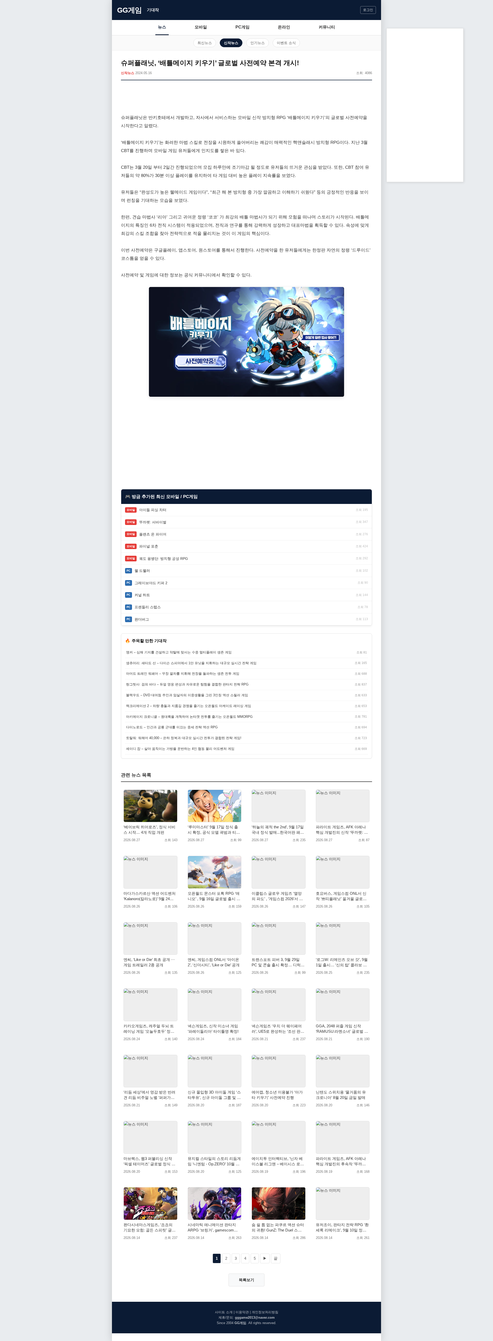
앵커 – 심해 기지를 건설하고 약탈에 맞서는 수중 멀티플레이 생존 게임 (179, 652)
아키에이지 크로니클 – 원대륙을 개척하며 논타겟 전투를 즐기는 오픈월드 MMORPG (189, 717)
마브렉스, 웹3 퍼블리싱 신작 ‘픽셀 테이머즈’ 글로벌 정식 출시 (149, 1161)
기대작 (153, 10)
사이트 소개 (224, 1312)
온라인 (284, 27)
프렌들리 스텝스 (148, 607)
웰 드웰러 (142, 571)
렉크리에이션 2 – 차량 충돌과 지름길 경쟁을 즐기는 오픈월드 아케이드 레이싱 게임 (188, 706)
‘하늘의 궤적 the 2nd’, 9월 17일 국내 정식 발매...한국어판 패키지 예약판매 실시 (278, 830)
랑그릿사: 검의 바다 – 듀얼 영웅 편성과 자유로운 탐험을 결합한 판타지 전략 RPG (187, 684)
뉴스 (162, 27)
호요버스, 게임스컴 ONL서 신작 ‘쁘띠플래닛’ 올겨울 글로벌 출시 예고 (341, 896)
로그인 (368, 10)
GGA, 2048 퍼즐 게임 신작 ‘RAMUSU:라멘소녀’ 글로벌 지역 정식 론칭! (342, 1029)
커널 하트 (142, 595)
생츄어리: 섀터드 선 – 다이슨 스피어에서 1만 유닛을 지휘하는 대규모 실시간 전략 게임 (191, 663)
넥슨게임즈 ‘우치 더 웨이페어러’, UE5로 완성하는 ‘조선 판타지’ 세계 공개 (278, 1029)
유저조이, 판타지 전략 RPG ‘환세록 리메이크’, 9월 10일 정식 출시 (342, 1228)
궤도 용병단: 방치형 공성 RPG (163, 559)
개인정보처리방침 (265, 1312)
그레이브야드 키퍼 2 (151, 583)
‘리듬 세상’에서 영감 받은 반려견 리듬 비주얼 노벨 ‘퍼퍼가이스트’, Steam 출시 (149, 1095)
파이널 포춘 (148, 546)
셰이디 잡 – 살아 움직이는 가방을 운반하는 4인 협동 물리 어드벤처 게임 (180, 749)
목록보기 (246, 1280)
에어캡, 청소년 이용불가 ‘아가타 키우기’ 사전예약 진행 (277, 1095)
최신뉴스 (204, 43)
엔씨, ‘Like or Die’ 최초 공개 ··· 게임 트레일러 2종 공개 (149, 962)
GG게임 (129, 10)
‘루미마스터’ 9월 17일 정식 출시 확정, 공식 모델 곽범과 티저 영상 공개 (214, 830)
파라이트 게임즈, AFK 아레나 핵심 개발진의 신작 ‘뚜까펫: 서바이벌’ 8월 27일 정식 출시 (342, 830)
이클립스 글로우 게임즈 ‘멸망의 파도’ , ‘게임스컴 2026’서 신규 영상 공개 (277, 896)
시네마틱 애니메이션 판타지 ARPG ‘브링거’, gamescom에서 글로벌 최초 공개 (213, 1228)
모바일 (201, 27)
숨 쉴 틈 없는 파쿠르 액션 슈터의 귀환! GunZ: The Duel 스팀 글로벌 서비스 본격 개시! (278, 1228)
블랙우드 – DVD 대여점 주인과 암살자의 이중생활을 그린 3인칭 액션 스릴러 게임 (187, 695)
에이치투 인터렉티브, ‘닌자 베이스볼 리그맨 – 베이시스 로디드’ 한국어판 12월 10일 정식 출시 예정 (278, 1161)
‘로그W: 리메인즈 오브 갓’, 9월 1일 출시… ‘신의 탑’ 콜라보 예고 (342, 962)
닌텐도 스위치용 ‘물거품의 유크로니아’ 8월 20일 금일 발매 (341, 1095)
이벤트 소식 (286, 43)
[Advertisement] (246, 98)
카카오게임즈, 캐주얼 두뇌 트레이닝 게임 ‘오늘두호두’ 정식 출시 (149, 1029)
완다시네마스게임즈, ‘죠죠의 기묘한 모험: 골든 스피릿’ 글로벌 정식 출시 (150, 1228)
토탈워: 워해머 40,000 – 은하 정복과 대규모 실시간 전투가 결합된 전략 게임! (183, 738)
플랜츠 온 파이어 (152, 534)
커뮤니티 (327, 27)
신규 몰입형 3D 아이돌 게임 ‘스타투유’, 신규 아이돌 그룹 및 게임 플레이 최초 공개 (214, 1095)
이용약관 (242, 1312)
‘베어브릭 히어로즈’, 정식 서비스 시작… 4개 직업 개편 (149, 830)
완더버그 (142, 619)
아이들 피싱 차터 (152, 510)
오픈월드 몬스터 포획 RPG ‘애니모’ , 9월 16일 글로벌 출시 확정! (214, 896)
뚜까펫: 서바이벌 (152, 522)
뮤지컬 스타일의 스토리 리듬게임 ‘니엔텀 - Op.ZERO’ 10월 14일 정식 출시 (214, 1161)
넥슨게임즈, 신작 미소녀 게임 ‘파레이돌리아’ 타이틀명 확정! (213, 1029)
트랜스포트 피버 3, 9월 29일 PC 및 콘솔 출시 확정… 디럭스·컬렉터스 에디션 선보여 (278, 962)
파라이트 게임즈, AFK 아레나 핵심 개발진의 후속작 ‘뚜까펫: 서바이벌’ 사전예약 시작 (341, 1161)
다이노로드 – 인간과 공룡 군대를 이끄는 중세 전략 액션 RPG (172, 727)
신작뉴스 (231, 43)
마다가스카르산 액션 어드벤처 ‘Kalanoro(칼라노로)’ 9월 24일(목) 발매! (150, 896)
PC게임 (242, 27)
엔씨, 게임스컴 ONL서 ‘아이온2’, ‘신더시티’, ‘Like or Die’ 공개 (214, 962)
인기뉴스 (257, 43)
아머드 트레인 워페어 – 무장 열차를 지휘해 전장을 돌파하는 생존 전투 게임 (182, 674)
